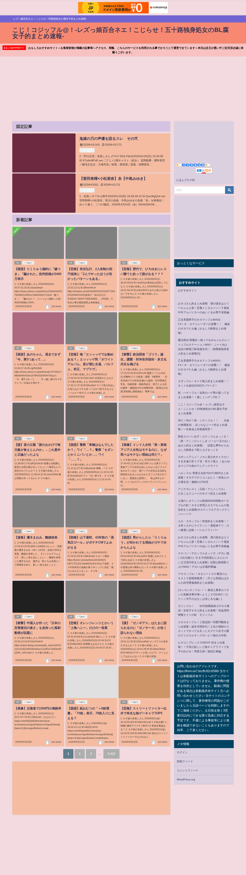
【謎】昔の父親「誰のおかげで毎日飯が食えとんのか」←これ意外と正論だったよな (37, 449)
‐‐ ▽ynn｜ (28, 263)
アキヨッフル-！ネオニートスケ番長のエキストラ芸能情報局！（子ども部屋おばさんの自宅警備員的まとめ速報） (203, 578)
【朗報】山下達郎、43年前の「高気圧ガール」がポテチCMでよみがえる (90, 542)
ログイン (182, 752)
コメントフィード (187, 770)
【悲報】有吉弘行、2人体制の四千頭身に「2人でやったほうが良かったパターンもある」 (89, 273)
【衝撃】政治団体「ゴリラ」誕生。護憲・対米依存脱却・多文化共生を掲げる (144, 359)
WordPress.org (186, 779)
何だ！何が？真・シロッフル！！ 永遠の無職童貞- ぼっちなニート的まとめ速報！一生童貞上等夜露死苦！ (203, 425)
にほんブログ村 (185, 180)
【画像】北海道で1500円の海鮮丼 (37, 708)
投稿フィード (185, 761)
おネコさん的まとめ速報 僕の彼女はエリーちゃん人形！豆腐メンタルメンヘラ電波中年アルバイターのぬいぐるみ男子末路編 (203, 308)
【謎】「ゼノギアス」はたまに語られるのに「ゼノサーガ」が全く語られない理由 (144, 627)
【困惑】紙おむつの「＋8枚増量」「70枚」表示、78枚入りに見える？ (90, 713)
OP (17, 263)
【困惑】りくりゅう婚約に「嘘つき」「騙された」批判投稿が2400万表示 (37, 273)
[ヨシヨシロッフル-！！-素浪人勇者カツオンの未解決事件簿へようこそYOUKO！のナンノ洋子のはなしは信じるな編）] (203, 594)
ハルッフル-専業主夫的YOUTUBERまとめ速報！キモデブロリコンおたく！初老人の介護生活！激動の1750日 (203, 477)
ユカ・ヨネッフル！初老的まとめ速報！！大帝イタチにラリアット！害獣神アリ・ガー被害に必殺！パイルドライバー (203, 525)
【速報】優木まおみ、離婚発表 (35, 537)
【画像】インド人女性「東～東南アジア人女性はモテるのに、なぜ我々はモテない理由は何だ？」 (144, 449)
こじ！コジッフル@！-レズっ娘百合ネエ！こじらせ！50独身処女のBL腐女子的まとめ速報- (202, 409)
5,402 (111, 753)
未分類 (87, 150)
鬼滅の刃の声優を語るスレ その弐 (108, 138)
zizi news (56, 306)
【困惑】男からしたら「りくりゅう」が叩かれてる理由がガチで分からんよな (144, 542)
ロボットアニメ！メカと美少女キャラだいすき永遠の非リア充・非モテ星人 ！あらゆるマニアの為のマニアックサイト (204, 461)
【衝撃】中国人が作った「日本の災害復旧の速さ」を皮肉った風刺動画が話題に (37, 627)
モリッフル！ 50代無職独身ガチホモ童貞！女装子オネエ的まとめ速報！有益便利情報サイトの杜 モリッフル (203, 610)
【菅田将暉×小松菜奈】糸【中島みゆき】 (113, 178)
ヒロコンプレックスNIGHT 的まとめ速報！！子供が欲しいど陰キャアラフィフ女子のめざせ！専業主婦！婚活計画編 (203, 647)
